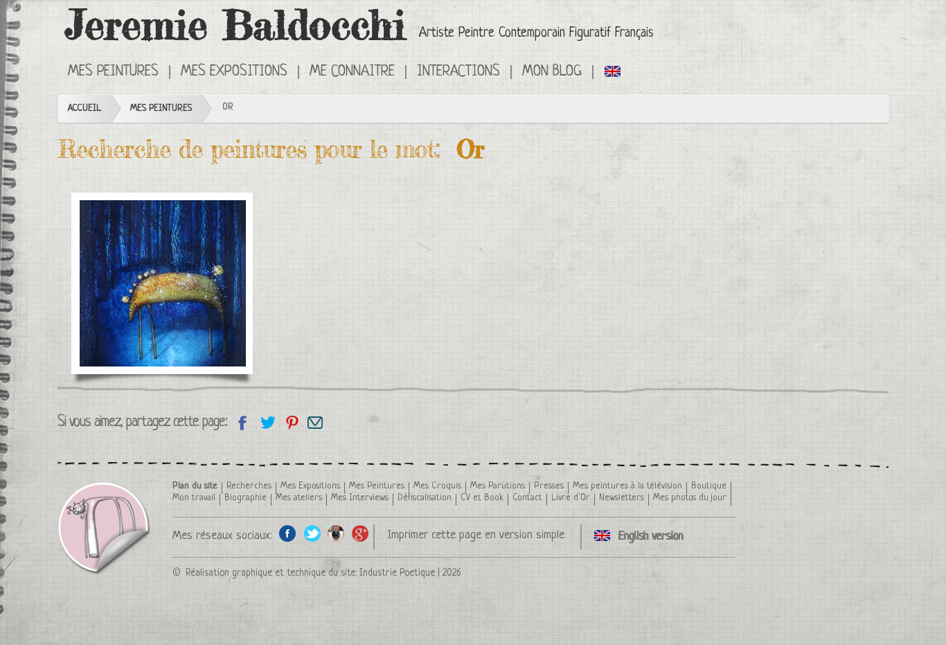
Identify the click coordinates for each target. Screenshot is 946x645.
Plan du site (194, 486)
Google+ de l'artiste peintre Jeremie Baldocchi (360, 533)
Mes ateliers (299, 498)
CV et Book (482, 498)
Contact (527, 498)
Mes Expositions (310, 486)
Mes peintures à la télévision (627, 486)
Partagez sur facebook (242, 422)
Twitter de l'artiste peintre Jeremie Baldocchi (312, 533)
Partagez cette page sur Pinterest (291, 422)
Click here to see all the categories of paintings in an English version (613, 71)
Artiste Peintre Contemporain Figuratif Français (536, 33)
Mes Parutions (497, 486)
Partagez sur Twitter (267, 422)
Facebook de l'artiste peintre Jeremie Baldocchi (287, 533)
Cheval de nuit (134, 231)
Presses (549, 486)
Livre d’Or (570, 498)
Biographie (245, 498)
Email (315, 422)
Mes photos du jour (689, 498)
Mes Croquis (437, 486)
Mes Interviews (360, 498)
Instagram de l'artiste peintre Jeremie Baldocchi (336, 533)
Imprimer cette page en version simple (475, 535)
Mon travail (193, 498)
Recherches (248, 486)
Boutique (708, 486)
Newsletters (621, 498)
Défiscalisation (425, 498)
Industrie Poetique (397, 572)
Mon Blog (552, 72)
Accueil (84, 108)
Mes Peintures (161, 108)
